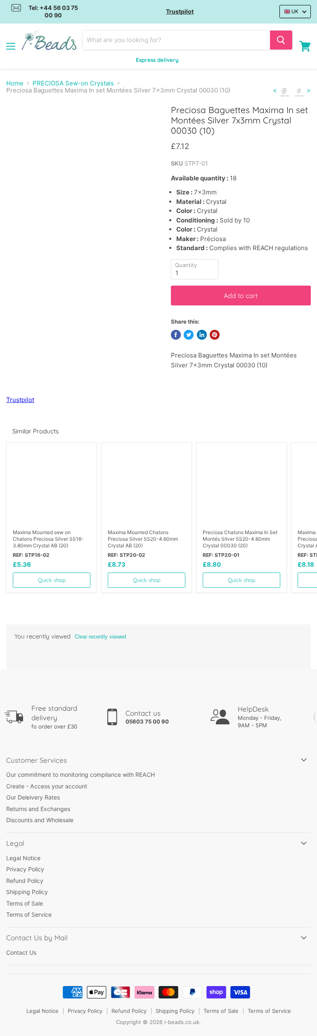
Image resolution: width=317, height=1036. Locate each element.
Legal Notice (23, 857)
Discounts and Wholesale (39, 819)
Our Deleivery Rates (33, 797)
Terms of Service (29, 914)
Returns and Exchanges (38, 808)
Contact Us (21, 952)
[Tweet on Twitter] (189, 335)
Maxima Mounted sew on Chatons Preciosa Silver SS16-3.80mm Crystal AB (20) (48, 539)
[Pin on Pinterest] (215, 335)
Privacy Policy (25, 869)
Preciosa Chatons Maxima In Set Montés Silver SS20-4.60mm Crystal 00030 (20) (240, 539)
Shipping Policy (27, 891)
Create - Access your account (46, 786)
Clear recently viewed (100, 637)
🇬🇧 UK (291, 11)
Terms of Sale (24, 903)
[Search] (281, 40)
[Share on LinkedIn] (202, 335)
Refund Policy (24, 880)
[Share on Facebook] (176, 335)
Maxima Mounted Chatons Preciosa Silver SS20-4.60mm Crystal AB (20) (143, 539)
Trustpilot (180, 11)
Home (15, 83)
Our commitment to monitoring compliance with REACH (80, 774)
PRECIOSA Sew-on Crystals (73, 83)
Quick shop (52, 580)
